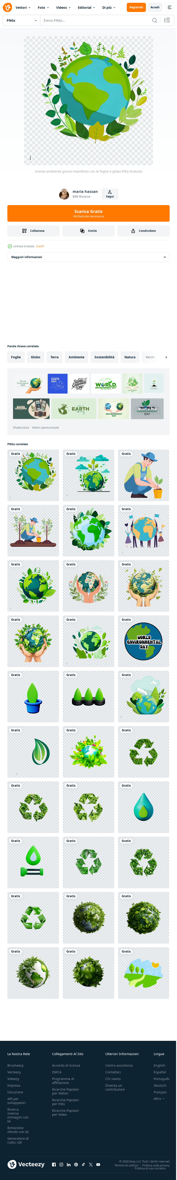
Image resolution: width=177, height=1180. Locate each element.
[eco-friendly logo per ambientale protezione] (33, 752)
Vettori (21, 7)
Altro (154, 1099)
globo (35, 357)
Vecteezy (14, 1072)
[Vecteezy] (7, 7)
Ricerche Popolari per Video (65, 1112)
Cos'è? (40, 246)
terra (54, 357)
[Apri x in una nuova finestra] (91, 1164)
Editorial (84, 7)
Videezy (13, 1079)
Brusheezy (15, 1065)
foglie (16, 357)
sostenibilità (104, 357)
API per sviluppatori (16, 1101)
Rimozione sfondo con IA (18, 1130)
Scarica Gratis (88, 213)
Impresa (13, 1085)
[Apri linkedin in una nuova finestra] (69, 1164)
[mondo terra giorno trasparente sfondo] (88, 475)
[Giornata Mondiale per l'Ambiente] (33, 586)
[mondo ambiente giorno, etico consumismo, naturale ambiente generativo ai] (143, 973)
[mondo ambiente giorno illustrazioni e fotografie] (88, 641)
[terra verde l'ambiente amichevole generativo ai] (88, 752)
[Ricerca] (154, 20)
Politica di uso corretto (146, 1168)
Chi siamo (113, 1079)
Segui (110, 196)
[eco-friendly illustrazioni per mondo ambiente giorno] (143, 530)
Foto (41, 7)
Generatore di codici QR (18, 1140)
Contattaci (113, 1072)
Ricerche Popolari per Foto (65, 1102)
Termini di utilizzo (123, 1165)
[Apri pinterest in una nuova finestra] (76, 1164)
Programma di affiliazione (63, 1081)
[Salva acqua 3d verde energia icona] (33, 696)
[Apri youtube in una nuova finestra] (98, 1164)
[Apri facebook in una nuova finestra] (54, 1164)
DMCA (57, 1072)
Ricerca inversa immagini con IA (18, 1115)
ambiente (76, 357)
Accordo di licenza (66, 1065)
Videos (61, 7)
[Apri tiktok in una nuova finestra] (83, 1164)
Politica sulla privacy (152, 1165)
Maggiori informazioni (26, 257)
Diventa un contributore (115, 1087)
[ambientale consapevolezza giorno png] (143, 696)
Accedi (154, 7)
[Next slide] (158, 357)
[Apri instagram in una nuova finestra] (61, 1164)
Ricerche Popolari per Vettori (65, 1091)
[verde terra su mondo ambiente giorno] (88, 530)
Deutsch (156, 1085)
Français (156, 1092)
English (156, 1065)
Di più (107, 7)
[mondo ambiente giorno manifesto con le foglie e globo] (33, 475)
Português (158, 1079)
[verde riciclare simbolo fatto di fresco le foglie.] (143, 752)
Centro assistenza (119, 1065)
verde (150, 357)
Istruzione (15, 1092)
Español (156, 1072)
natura (130, 357)
